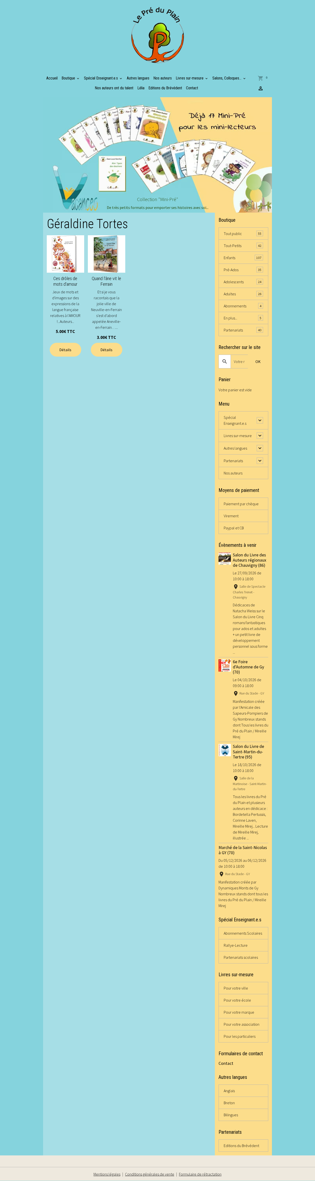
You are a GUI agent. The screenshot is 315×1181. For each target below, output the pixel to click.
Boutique (69, 78)
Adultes (243, 293)
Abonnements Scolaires (243, 933)
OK (258, 361)
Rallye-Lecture (236, 945)
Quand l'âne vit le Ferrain (106, 281)
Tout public (243, 233)
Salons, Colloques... (227, 78)
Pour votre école (237, 1000)
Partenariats (243, 330)
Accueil (52, 78)
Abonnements (243, 305)
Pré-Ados (243, 269)
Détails (65, 349)
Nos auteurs (162, 78)
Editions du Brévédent (165, 88)
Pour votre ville (236, 988)
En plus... (243, 317)
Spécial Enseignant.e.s (101, 78)
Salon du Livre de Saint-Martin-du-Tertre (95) (248, 751)
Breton (229, 1102)
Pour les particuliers (239, 1036)
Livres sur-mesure (190, 78)
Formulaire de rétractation (200, 1174)
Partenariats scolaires (241, 957)
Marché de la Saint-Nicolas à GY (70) (243, 850)
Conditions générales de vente (149, 1174)
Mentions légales (107, 1174)
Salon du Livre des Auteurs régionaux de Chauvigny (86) (249, 560)
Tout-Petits (243, 245)
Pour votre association (241, 1024)
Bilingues (231, 1114)
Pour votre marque (239, 1012)
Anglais (229, 1090)
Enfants (243, 257)
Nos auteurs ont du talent (114, 88)
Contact (192, 88)
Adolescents (243, 281)
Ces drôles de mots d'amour (65, 281)
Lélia (140, 88)
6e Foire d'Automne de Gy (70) (248, 667)
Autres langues (138, 78)
